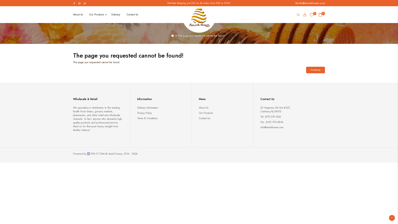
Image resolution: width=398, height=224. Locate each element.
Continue (315, 70)
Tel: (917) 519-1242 (270, 117)
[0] (312, 15)
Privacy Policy (144, 113)
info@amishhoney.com (311, 3)
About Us (203, 108)
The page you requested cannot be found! (201, 35)
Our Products (206, 113)
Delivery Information (147, 108)
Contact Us (204, 118)
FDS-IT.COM (98, 154)
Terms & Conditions (147, 118)
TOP (392, 218)
